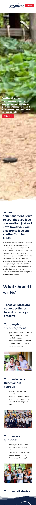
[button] (4, 5)
